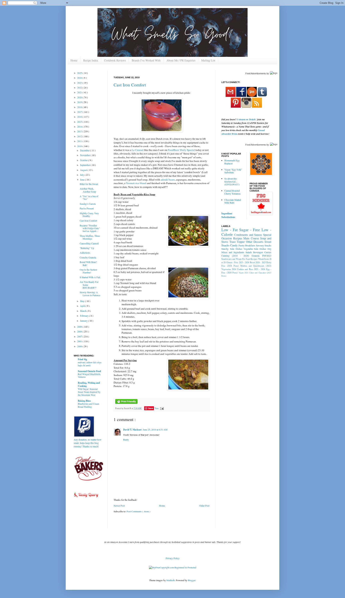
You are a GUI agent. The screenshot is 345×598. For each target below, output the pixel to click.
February (84, 315)
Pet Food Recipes (249, 259)
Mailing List (208, 60)
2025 (80, 72)
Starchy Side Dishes (231, 248)
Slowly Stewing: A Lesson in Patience (90, 294)
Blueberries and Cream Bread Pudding (88, 405)
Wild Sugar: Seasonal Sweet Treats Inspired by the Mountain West (89, 391)
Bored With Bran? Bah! (88, 263)
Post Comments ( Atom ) (138, 511)
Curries (267, 252)
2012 (80, 136)
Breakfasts (250, 245)
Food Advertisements (255, 73)
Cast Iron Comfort (130, 85)
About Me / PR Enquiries (181, 60)
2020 (80, 97)
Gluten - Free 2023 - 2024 (237, 262)
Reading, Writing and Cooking (89, 384)
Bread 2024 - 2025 (258, 262)
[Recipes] (86, 498)
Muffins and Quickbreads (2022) (255, 265)
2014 (80, 126)
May (82, 301)
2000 (80, 346)
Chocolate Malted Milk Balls (232, 201)
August (84, 170)
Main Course (251, 238)
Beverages (258, 252)
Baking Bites (84, 400)
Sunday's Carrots (88, 203)
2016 (80, 116)
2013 (80, 131)
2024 (80, 77)
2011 (80, 141)
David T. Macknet (132, 429)
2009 (80, 326)
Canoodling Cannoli (89, 243)
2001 (80, 341)
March (83, 310)
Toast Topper (237, 242)
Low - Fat (229, 229)
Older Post (204, 505)
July (82, 174)
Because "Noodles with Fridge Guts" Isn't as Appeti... (90, 228)
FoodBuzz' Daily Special (181, 150)
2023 (80, 82)
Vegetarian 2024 (228, 269)
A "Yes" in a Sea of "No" (89, 198)
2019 (80, 102)
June (82, 179)
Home (73, 60)
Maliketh (170, 580)
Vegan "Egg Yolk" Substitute (233, 171)
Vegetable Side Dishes (255, 248)
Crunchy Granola (88, 257)
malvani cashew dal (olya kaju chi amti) (89, 364)
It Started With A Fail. (90, 277)
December (85, 150)
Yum (157, 408)
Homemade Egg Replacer (232, 162)
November (85, 155)
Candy (234, 245)
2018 (80, 107)
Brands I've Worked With (146, 60)
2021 (80, 92)
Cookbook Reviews (115, 60)
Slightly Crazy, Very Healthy (89, 215)
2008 (80, 331)
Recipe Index (90, 60)
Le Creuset (137, 150)
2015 (80, 121)
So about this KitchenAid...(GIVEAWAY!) (232, 181)
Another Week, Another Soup (88, 190)
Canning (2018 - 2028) (235, 255)
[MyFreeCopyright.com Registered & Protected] (172, 567)
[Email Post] (161, 408)
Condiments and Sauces (248, 235)
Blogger (191, 580)
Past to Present (87, 208)
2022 (80, 87)
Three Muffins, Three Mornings (90, 237)
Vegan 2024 (244, 272)
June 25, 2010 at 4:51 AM (155, 429)
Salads (249, 252)
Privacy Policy (172, 558)
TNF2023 (266, 255)
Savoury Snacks (263, 245)
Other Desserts (254, 242)
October (84, 160)
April (83, 305)
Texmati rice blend (136, 183)
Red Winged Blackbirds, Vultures (89, 376)
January (84, 320)
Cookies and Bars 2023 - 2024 (251, 269)
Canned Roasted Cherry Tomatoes (232, 192)
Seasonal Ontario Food (89, 371)
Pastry (242, 245)
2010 (80, 146)
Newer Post (119, 505)
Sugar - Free (249, 229)
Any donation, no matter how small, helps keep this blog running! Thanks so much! (87, 443)
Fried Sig (82, 359)
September (85, 165)
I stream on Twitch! (246, 119)
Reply (126, 439)
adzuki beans (168, 179)
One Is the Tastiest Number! (88, 271)
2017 (80, 111)
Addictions (85, 252)
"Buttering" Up (87, 248)
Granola (255, 255)
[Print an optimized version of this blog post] (126, 403)
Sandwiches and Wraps (231, 259)
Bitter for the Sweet (89, 184)
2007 (80, 336)
